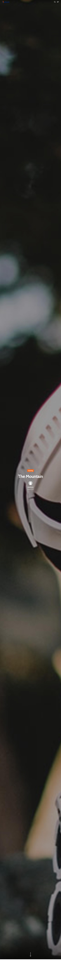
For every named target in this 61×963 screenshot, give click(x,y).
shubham (31, 487)
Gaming (30, 470)
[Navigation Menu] (58, 2)
